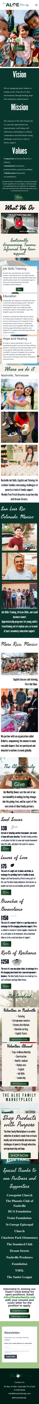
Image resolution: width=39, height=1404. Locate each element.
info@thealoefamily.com (19, 1297)
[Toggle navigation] (36, 5)
